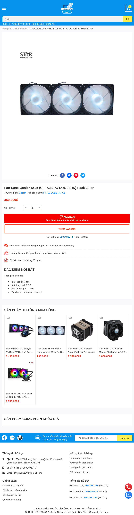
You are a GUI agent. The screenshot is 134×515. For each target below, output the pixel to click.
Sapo (106, 512)
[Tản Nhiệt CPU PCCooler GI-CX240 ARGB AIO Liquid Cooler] (20, 375)
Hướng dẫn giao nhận (80, 467)
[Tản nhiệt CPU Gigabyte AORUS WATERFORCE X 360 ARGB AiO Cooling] (20, 330)
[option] (67, 98)
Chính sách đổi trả (11, 494)
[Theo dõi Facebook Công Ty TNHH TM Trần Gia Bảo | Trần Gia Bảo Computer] (4, 437)
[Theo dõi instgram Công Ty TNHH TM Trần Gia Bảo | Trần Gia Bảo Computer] (20, 437)
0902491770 (66, 236)
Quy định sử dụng (11, 499)
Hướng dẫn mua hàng (80, 457)
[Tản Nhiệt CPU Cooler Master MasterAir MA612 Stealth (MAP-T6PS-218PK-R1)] (113, 330)
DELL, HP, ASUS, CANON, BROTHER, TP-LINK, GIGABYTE (28, 24)
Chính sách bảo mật (12, 485)
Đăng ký (125, 437)
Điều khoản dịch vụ (79, 472)
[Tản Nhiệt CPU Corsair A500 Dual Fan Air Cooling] (82, 330)
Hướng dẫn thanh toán (81, 462)
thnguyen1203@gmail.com (28, 472)
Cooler (22, 192)
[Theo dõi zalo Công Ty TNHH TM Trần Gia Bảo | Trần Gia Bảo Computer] (12, 437)
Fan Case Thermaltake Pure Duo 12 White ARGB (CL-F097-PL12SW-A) (50, 351)
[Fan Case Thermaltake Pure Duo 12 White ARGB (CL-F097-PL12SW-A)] (51, 330)
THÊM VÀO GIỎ (67, 229)
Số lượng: (10, 207)
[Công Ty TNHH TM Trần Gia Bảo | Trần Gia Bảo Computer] (67, 8)
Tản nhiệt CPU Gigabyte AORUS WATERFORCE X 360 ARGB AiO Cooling (19, 351)
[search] (127, 19)
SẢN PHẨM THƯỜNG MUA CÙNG (30, 310)
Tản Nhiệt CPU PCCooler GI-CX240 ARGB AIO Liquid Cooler (19, 396)
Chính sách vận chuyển (14, 490)
